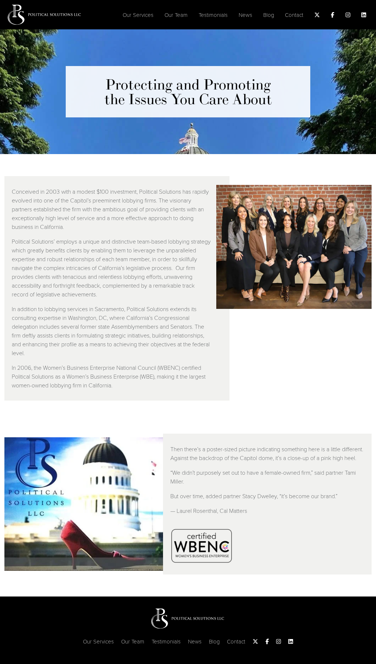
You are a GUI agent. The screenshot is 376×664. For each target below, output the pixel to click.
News (245, 14)
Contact (294, 14)
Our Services (138, 14)
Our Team (176, 14)
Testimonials (213, 14)
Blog (268, 14)
